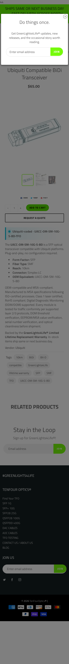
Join (57, 52)
